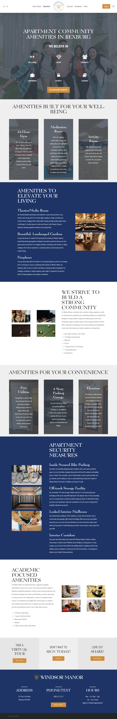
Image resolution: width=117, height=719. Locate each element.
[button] (113, 6)
